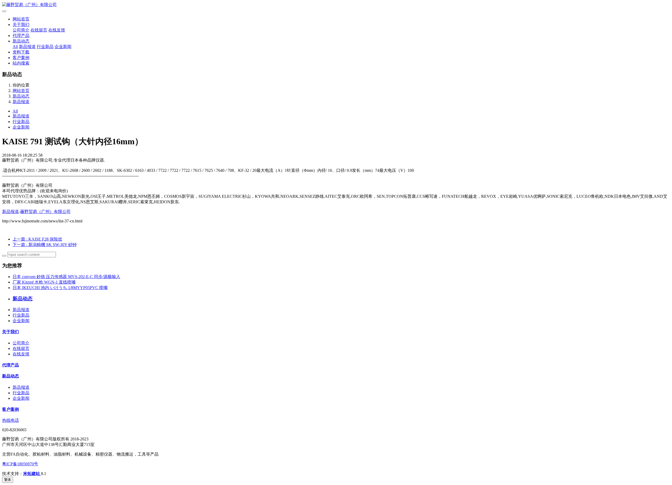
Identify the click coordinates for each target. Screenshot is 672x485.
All (15, 46)
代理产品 (21, 35)
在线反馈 (56, 30)
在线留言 (38, 30)
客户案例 (21, 57)
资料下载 (21, 52)
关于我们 (21, 24)
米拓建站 (32, 473)
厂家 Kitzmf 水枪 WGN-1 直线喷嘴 (44, 282)
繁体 (7, 480)
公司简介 (21, 30)
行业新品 (45, 46)
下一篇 (45, 244)
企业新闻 (63, 46)
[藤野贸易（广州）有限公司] (336, 5)
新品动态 (21, 41)
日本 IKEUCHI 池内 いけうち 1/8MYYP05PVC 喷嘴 (60, 287)
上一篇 (37, 239)
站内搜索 (21, 63)
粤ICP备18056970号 (20, 464)
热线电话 (10, 420)
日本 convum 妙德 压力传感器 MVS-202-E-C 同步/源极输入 (66, 276)
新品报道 (27, 46)
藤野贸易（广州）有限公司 (45, 211)
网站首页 (21, 19)
